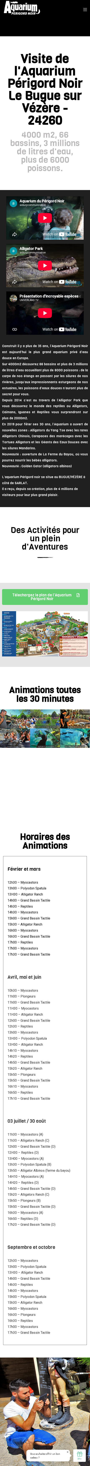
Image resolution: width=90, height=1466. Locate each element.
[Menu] (85, 9)
